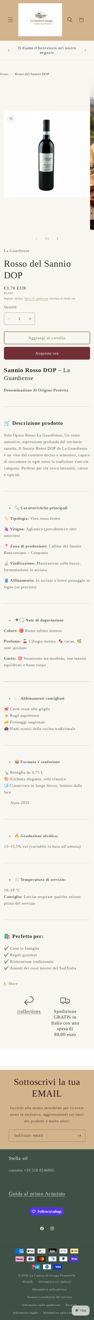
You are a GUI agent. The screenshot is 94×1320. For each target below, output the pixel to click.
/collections (29, 1011)
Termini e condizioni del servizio (49, 1297)
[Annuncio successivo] (85, 50)
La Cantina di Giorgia (44, 1275)
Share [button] (13, 983)
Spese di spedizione (36, 298)
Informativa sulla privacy (50, 1289)
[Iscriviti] (79, 1136)
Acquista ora (47, 353)
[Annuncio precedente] (9, 50)
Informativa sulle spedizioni (41, 1305)
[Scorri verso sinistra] (36, 238)
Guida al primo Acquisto (37, 1194)
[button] (10, 20)
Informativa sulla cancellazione (64, 1312)
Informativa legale (25, 1312)
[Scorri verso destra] (57, 238)
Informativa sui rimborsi (54, 1281)
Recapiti (71, 1305)
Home (4, 74)
